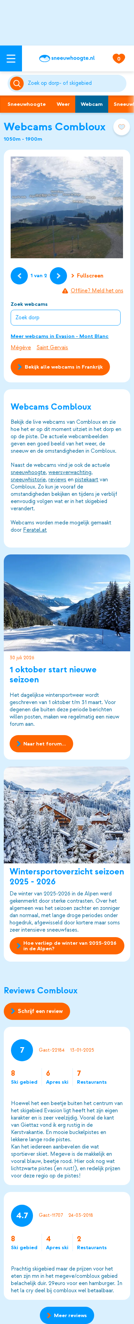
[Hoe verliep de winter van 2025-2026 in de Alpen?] (67, 814)
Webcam (92, 104)
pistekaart (86, 479)
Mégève (21, 347)
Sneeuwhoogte (27, 104)
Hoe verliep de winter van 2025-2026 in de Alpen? (69, 946)
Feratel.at (35, 529)
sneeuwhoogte (28, 472)
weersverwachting (69, 472)
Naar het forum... (44, 743)
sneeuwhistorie (28, 479)
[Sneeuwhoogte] (67, 58)
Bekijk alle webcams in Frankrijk (64, 366)
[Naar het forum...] (67, 602)
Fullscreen (90, 275)
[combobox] (76, 83)
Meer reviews (70, 1315)
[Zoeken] (76, 83)
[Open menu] (11, 58)
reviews (57, 479)
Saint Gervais (52, 347)
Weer (63, 104)
